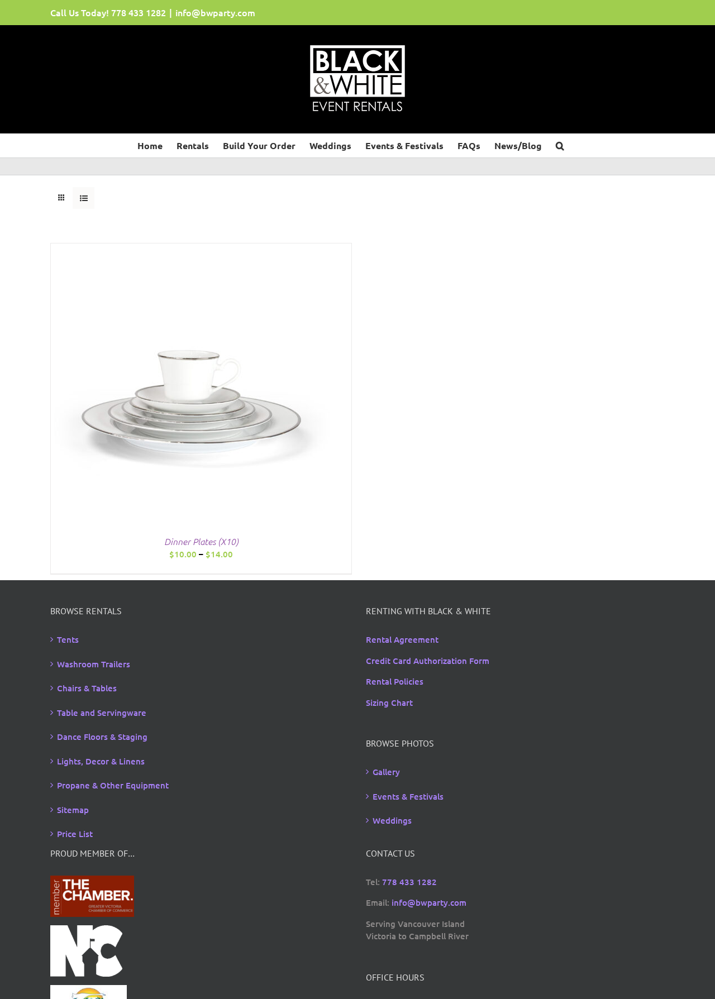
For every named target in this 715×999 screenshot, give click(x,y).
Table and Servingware (101, 712)
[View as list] (83, 198)
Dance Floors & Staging (102, 736)
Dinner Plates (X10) (201, 541)
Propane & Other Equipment (113, 785)
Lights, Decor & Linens (101, 761)
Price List (75, 833)
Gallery (386, 771)
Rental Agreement (402, 639)
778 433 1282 (138, 12)
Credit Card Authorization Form (427, 660)
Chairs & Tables (87, 688)
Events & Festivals (408, 796)
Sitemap (73, 809)
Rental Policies (394, 681)
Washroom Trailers (93, 664)
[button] (560, 144)
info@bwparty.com (215, 12)
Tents (68, 639)
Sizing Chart (389, 702)
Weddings (392, 820)
